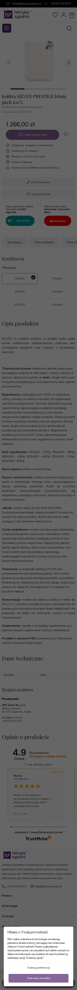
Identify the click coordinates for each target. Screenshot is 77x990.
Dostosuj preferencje (38, 967)
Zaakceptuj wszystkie (38, 978)
